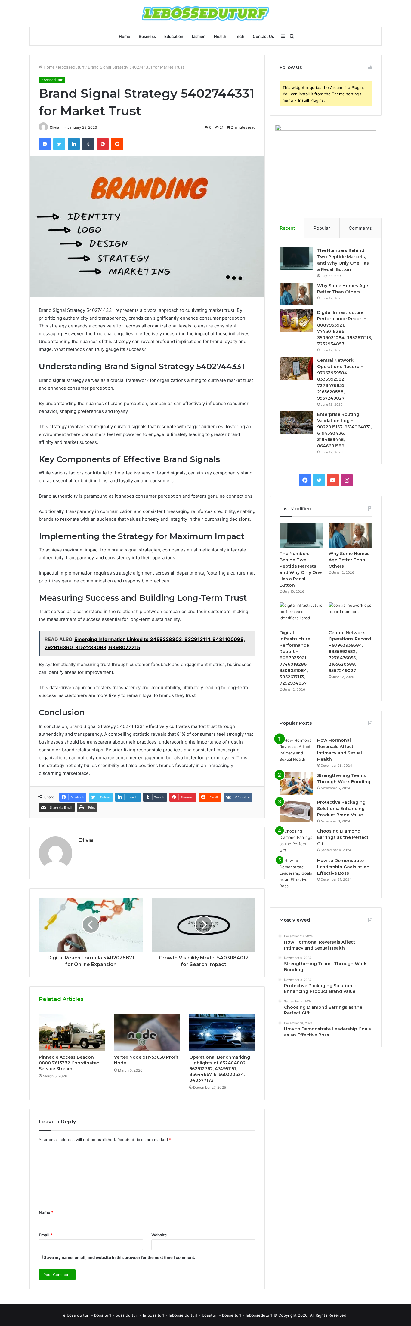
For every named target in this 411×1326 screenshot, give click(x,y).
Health (220, 36)
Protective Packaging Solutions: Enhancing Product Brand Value (341, 809)
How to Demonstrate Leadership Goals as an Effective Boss (343, 867)
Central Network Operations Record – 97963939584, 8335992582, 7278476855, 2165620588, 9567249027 (340, 379)
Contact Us (263, 36)
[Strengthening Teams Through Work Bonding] (296, 783)
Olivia (54, 127)
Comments (360, 228)
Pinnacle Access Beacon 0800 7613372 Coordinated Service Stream (69, 1062)
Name (46, 1212)
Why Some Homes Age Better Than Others (349, 560)
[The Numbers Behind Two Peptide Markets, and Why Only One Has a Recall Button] (296, 258)
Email (46, 1234)
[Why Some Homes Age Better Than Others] (296, 294)
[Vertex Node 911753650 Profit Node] (147, 1032)
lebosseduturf (71, 67)
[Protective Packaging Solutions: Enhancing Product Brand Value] (296, 810)
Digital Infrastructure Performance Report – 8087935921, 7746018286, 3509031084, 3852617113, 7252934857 (295, 658)
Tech (239, 36)
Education (173, 36)
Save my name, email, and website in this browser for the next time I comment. (119, 1257)
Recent (287, 228)
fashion (199, 36)
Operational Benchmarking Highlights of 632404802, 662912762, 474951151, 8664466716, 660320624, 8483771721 (219, 1068)
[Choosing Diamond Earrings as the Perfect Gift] (296, 840)
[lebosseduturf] (205, 13)
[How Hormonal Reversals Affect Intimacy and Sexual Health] (296, 750)
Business (147, 36)
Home (124, 36)
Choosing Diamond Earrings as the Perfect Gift (343, 837)
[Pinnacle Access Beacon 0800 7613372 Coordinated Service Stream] (72, 1032)
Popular (322, 228)
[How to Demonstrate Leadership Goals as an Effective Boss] (296, 873)
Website (159, 1234)
